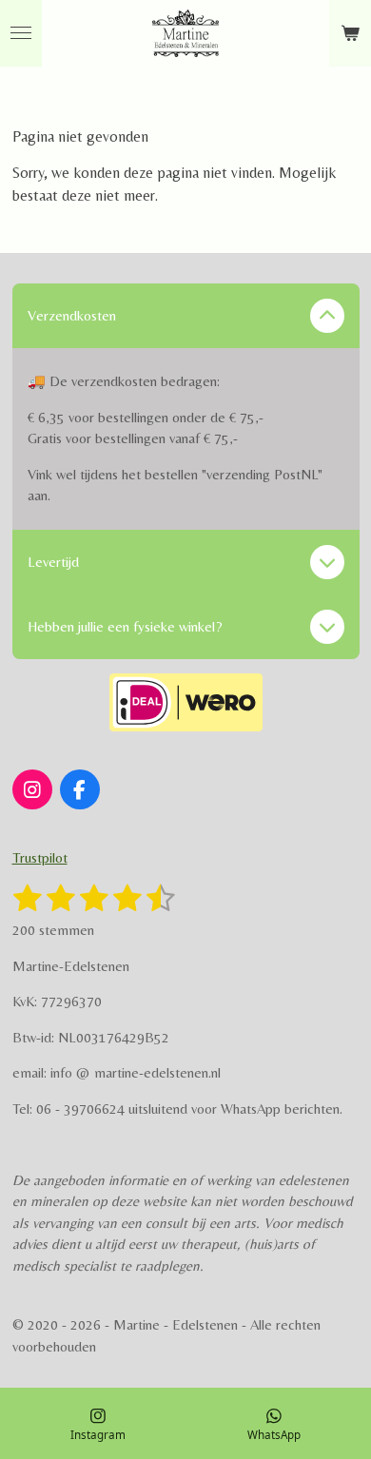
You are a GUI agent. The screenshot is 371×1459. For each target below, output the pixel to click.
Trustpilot (40, 857)
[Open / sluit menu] (21, 33)
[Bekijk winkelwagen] (350, 33)
